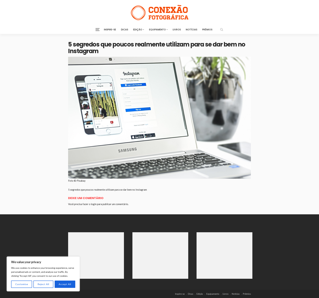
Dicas (124, 29)
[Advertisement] (96, 255)
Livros (177, 29)
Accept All (65, 284)
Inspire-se (110, 29)
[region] (43, 273)
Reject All (43, 284)
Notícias (191, 29)
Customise (21, 284)
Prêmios (207, 29)
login (94, 204)
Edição (137, 29)
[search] (221, 29)
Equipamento (157, 29)
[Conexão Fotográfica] (159, 12)
